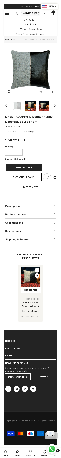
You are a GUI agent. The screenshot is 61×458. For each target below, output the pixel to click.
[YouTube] (33, 389)
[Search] (16, 13)
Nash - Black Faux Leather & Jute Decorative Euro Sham (30, 304)
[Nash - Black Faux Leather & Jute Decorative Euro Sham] (30, 277)
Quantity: (9, 146)
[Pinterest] (25, 389)
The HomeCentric (30, 299)
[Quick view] (37, 275)
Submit (44, 376)
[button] (47, 92)
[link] (47, 177)
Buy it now (30, 187)
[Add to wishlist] (37, 270)
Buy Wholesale (23, 177)
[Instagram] (17, 389)
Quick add (31, 290)
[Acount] (45, 13)
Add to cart (22, 167)
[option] (30, 69)
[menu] (7, 13)
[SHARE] (53, 177)
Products (16, 39)
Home (7, 39)
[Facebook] (8, 389)
